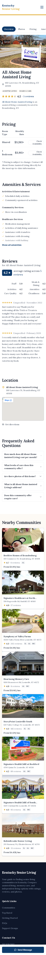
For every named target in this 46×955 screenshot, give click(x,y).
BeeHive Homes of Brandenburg (20, 555)
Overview (9, 29)
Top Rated (7, 912)
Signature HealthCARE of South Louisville (20, 804)
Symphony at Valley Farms (17, 636)
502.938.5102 (8, 944)
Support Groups (10, 928)
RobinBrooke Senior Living (18, 841)
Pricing (33, 29)
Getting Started (10, 918)
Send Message (25, 949)
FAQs (4, 923)
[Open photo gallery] (23, 51)
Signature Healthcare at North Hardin (19, 599)
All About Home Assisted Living (17, 102)
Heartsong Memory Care (16, 679)
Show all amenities (11, 245)
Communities (8, 907)
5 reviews (28, 96)
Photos (21, 29)
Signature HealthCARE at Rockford (21, 764)
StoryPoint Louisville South (18, 721)
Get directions (12, 424)
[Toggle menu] (42, 7)
